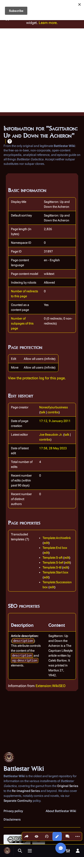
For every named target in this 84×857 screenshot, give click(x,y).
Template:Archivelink (57, 538)
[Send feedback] (60, 848)
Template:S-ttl (52, 567)
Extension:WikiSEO (50, 686)
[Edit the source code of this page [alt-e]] (57, 836)
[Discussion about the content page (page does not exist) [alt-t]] (67, 836)
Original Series (67, 786)
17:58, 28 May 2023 (53, 448)
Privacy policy (13, 811)
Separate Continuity (18, 800)
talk (42, 412)
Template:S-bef (53, 562)
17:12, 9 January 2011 (55, 421)
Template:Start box (55, 572)
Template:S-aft (52, 557)
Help (9, 141)
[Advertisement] (42, 70)
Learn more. (48, 23)
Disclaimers (12, 819)
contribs (53, 412)
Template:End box (55, 547)
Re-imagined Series (26, 791)
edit (46, 543)
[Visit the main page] (7, 850)
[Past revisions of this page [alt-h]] (47, 836)
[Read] (36, 836)
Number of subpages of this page (22, 323)
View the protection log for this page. (37, 378)
